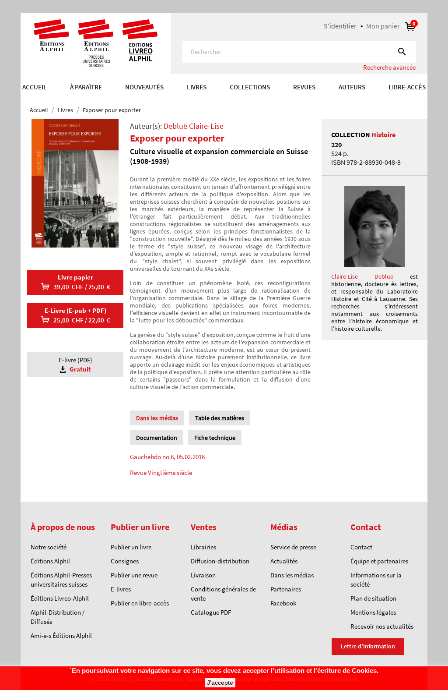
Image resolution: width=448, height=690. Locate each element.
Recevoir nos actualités (381, 626)
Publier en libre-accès (140, 603)
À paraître (86, 87)
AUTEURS (352, 87)
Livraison (203, 575)
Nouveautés (144, 87)
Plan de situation (373, 598)
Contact (361, 547)
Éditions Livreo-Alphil (60, 598)
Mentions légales (373, 612)
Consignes (125, 561)
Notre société (48, 547)
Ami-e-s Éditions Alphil (61, 635)
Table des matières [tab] (219, 418)
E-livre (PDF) (75, 364)
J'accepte (220, 682)
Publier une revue (134, 575)
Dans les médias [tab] (157, 418)
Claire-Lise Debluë (362, 276)
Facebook (283, 603)
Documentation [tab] (156, 438)
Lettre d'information (368, 646)
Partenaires (285, 589)
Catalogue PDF (211, 612)
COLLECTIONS (250, 87)
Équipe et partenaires (379, 561)
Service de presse (293, 547)
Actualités (284, 561)
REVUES (304, 87)
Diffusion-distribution (220, 561)
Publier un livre (131, 547)
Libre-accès (407, 87)
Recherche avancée (389, 67)
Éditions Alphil (50, 561)
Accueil (34, 87)
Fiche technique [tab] (214, 438)
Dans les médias (292, 575)
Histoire (383, 134)
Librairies (203, 547)
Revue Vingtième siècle (161, 472)
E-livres (121, 589)
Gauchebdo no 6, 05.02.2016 (167, 457)
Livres (196, 87)
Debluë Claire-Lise (194, 126)
